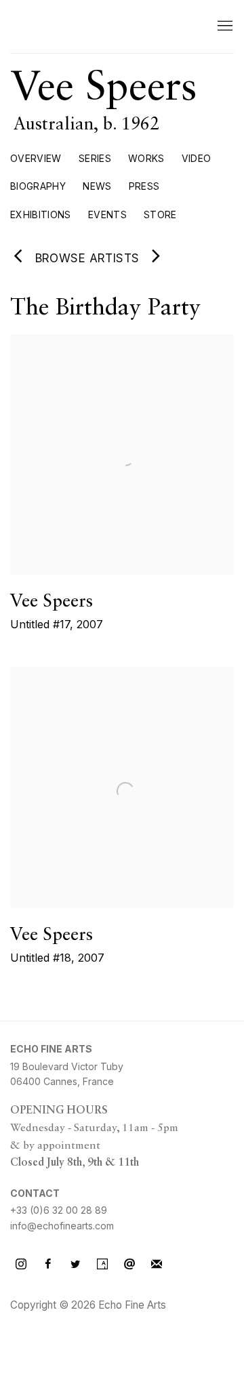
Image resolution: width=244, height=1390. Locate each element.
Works (146, 158)
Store (160, 214)
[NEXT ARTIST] (156, 258)
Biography (38, 186)
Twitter (75, 1264)
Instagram (21, 1264)
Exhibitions (40, 214)
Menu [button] (224, 26)
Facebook (48, 1264)
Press (144, 186)
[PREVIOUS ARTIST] (18, 258)
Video (196, 158)
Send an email (129, 1264)
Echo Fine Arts (98, 26)
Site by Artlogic (40, 1328)
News (97, 186)
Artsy (102, 1264)
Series (95, 158)
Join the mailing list (156, 1264)
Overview (36, 158)
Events (107, 214)
